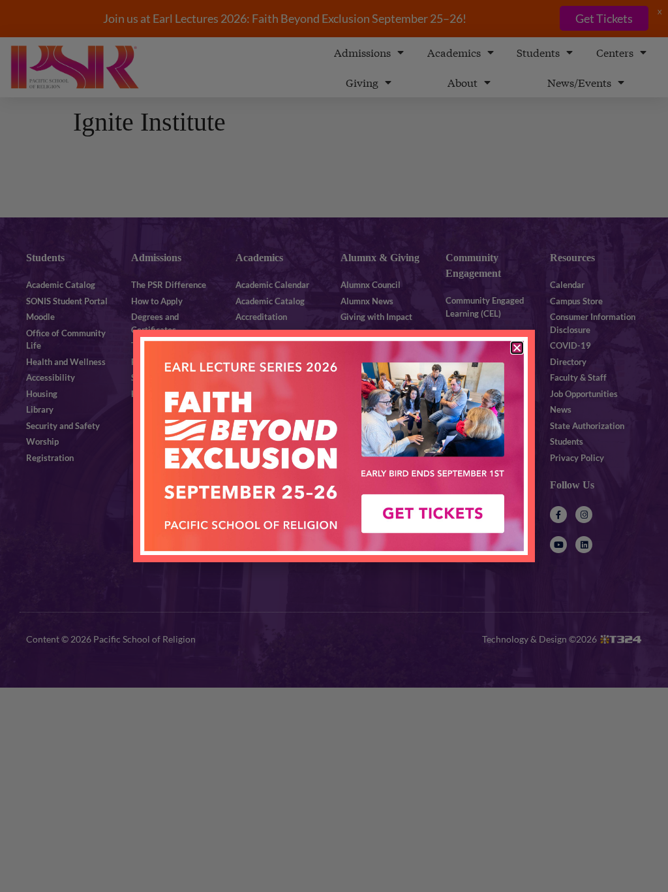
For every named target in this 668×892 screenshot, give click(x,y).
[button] (517, 348)
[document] (334, 446)
